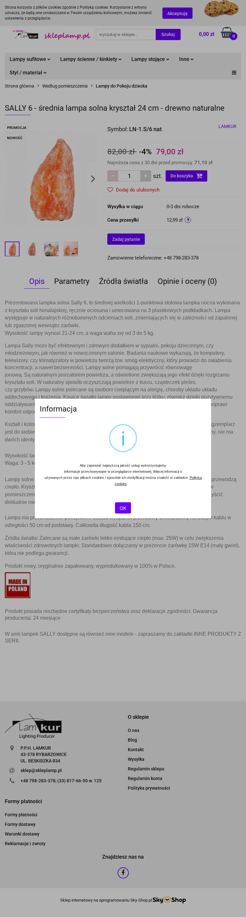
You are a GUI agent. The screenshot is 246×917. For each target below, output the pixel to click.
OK (123, 508)
